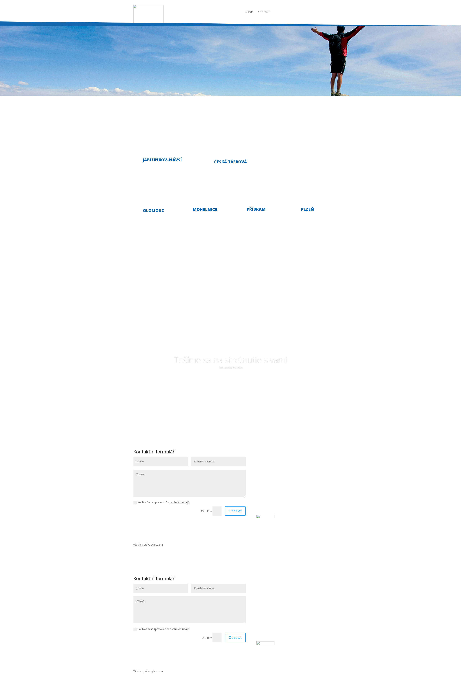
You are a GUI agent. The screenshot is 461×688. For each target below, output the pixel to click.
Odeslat (235, 510)
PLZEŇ (307, 209)
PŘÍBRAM (256, 209)
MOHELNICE (205, 209)
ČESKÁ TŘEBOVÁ (230, 161)
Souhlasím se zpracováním (164, 502)
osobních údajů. (180, 502)
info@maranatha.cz (276, 483)
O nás (249, 12)
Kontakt (264, 12)
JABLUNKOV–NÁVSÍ (162, 159)
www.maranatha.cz (274, 487)
